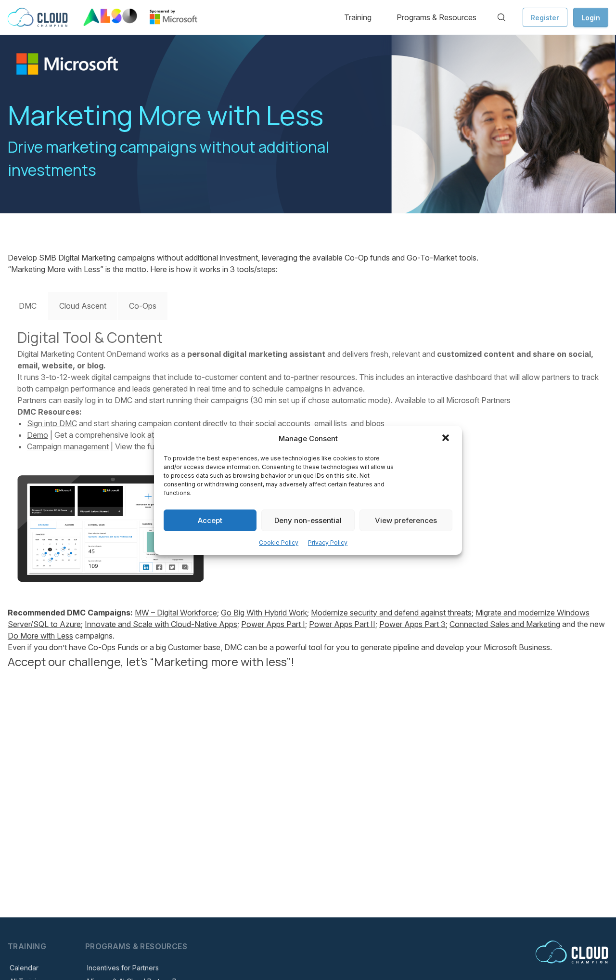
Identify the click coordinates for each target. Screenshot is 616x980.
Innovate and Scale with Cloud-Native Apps (161, 624)
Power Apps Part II (342, 624)
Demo (37, 435)
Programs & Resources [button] (436, 17)
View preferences (406, 519)
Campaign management (68, 446)
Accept (210, 519)
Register (545, 17)
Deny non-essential (308, 519)
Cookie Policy (278, 542)
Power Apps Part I (273, 624)
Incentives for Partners (123, 968)
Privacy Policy (327, 542)
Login (590, 17)
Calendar (24, 968)
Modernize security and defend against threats (391, 612)
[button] (446, 438)
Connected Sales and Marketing (504, 624)
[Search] (501, 17)
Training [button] (358, 17)
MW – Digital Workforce (176, 612)
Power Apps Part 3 (412, 624)
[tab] (28, 306)
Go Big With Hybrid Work (264, 612)
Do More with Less (40, 635)
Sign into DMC (52, 423)
